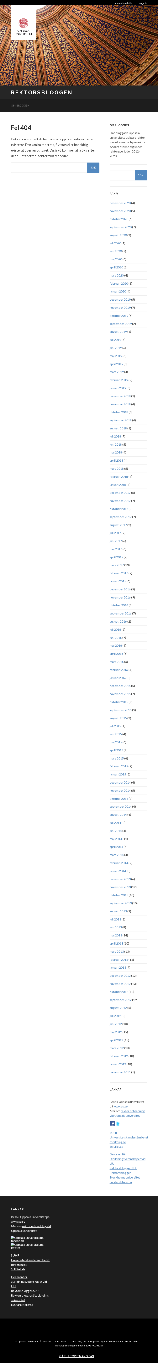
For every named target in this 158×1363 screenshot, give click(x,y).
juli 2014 (115, 822)
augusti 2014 (118, 814)
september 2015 (121, 710)
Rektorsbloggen (42, 92)
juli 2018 (115, 436)
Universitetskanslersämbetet (129, 1137)
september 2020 (121, 227)
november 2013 (120, 887)
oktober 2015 (119, 702)
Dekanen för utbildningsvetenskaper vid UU (127, 1158)
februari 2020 (119, 283)
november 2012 (120, 983)
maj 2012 (116, 1032)
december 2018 (120, 396)
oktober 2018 (119, 412)
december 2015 (120, 685)
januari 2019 (118, 388)
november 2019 (120, 307)
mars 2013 (117, 951)
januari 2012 (118, 1064)
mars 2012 (117, 1048)
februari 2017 (119, 573)
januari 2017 (118, 581)
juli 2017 (115, 533)
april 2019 (116, 364)
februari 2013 (119, 959)
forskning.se (118, 1142)
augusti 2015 (118, 718)
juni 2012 (116, 1024)
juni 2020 (116, 251)
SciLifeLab (117, 1146)
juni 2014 (116, 830)
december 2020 (120, 203)
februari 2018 (119, 476)
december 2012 (120, 975)
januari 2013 (118, 967)
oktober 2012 (119, 991)
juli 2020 (115, 243)
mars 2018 (117, 468)
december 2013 (120, 879)
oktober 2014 (119, 798)
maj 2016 (116, 645)
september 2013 (121, 903)
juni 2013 (116, 927)
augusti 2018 (118, 428)
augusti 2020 (118, 235)
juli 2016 (115, 629)
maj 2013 (116, 935)
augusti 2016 (118, 621)
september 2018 (121, 420)
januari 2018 (118, 484)
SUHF (114, 1132)
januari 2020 (118, 291)
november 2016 (120, 597)
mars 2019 (117, 372)
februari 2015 (119, 766)
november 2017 (120, 500)
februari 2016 (119, 669)
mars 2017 (117, 565)
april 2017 (116, 557)
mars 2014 (117, 855)
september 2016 (121, 613)
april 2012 (116, 1040)
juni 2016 (116, 637)
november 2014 (120, 790)
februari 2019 (119, 380)
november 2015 (120, 694)
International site (123, 3)
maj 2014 (116, 839)
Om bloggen (20, 105)
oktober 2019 (119, 315)
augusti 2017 (118, 525)
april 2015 (116, 750)
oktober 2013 (119, 895)
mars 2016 (117, 661)
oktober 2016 (119, 605)
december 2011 (120, 1072)
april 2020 (116, 267)
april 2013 (116, 943)
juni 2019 (116, 348)
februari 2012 (119, 1056)
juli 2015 (115, 726)
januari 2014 (118, 871)
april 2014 (116, 846)
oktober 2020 (119, 219)
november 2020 (120, 211)
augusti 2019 (118, 331)
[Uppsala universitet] (23, 21)
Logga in (142, 3)
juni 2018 (116, 444)
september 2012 (121, 1000)
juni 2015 (116, 734)
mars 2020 (117, 275)
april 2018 (116, 460)
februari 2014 (119, 863)
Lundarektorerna (121, 1182)
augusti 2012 (118, 1007)
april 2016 (116, 653)
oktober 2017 (119, 508)
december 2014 (120, 782)
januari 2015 (118, 774)
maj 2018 (116, 452)
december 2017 (120, 492)
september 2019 (121, 323)
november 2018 (120, 404)
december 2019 (120, 299)
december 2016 (120, 589)
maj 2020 (116, 259)
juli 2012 (115, 1016)
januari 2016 (118, 678)
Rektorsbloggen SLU (123, 1168)
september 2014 (121, 806)
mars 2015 (117, 758)
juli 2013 (115, 919)
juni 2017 (116, 541)
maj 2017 (116, 549)
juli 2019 (115, 339)
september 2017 (121, 517)
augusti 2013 (118, 911)
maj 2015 (116, 742)
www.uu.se (120, 1106)
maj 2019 (116, 356)
